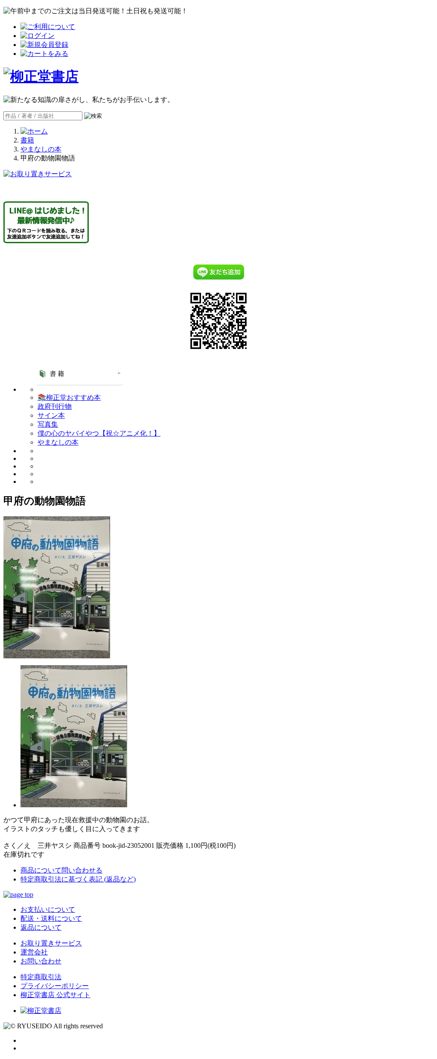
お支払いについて (47, 909)
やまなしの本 (40, 149)
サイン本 (51, 415)
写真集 (48, 424)
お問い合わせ (40, 961)
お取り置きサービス (51, 943)
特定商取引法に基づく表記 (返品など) (78, 879)
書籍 (27, 140)
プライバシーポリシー (54, 985)
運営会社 (34, 952)
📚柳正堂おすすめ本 (69, 397)
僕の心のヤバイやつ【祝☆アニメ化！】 (99, 433)
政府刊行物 (55, 406)
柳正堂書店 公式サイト (55, 994)
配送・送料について (51, 918)
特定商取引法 (40, 976)
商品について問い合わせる (61, 870)
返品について (40, 927)
